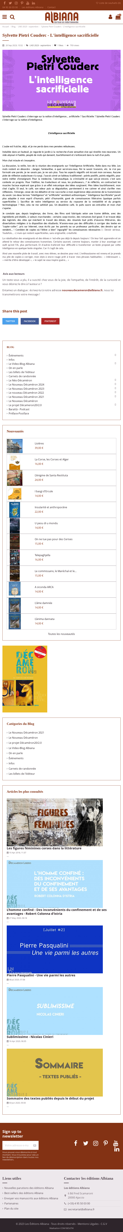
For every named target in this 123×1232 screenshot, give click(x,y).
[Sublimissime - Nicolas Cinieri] (55, 1010)
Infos (12, 359)
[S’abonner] (35, 1145)
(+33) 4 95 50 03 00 (79, 1203)
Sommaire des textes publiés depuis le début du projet (50, 1098)
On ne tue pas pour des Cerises (54, 539)
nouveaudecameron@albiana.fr (82, 290)
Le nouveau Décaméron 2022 (26, 392)
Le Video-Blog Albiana (22, 364)
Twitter (10, 321)
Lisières (39, 443)
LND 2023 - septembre (40, 45)
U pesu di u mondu (46, 523)
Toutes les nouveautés (61, 634)
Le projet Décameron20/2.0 (25, 405)
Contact (51, 7)
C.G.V (104, 1224)
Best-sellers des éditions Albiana (23, 1193)
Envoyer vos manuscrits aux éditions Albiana (31, 1198)
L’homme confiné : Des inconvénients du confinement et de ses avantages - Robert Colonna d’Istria (57, 912)
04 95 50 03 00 (10, 7)
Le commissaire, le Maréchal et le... (56, 571)
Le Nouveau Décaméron (23, 401)
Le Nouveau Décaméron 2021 (26, 397)
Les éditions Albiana (33, 7)
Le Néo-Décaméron (20, 380)
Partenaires (11, 1203)
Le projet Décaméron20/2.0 (25, 743)
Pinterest (50, 321)
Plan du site (11, 1208)
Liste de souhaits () (110, 2)
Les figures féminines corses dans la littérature (44, 848)
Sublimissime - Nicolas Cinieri (30, 1037)
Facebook (30, 321)
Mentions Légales (88, 1224)
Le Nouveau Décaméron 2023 (26, 388)
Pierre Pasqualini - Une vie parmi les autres (41, 975)
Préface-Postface (19, 413)
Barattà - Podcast (19, 409)
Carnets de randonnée (22, 376)
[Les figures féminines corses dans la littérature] (55, 822)
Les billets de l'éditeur (22, 372)
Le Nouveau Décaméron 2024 (26, 384)
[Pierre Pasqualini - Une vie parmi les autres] (55, 949)
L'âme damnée (43, 603)
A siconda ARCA (44, 587)
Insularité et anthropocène (51, 507)
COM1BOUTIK (67, 1228)
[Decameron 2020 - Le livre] (24, 679)
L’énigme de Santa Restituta (51, 475)
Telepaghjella (42, 555)
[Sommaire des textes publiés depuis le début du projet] (55, 1072)
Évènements (16, 355)
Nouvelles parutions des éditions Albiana (29, 1188)
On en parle (16, 368)
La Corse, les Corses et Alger (52, 459)
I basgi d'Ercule (44, 491)
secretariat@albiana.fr (81, 1209)
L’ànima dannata (44, 619)
